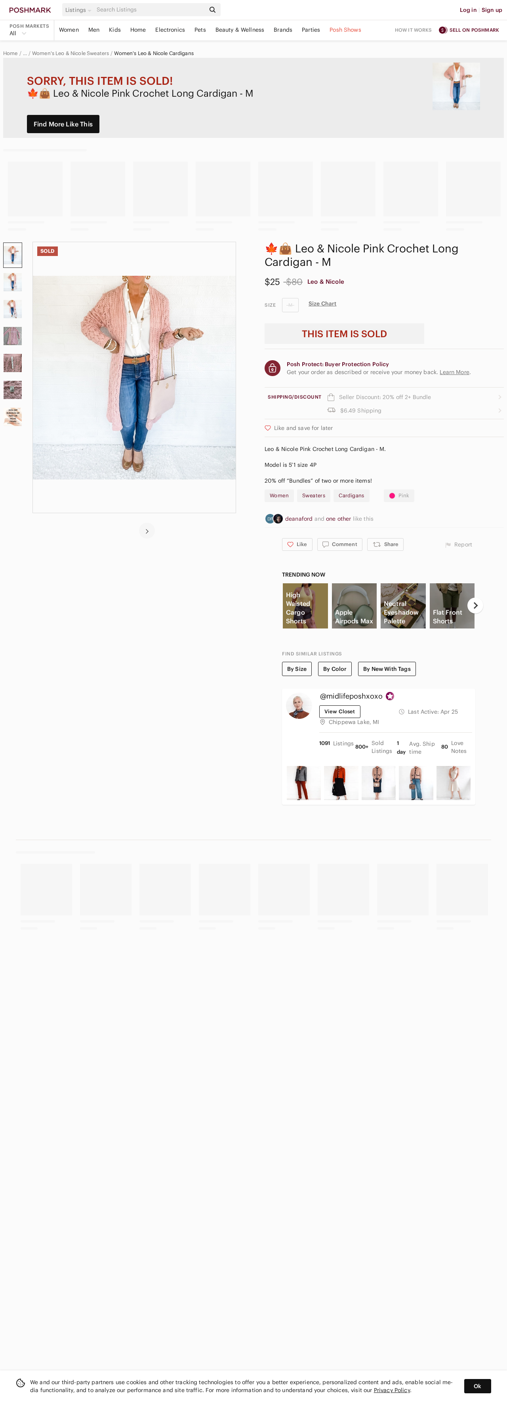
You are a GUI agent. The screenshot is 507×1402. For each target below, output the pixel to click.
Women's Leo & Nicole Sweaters (70, 53)
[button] (79, 10)
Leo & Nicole (325, 281)
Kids (115, 29)
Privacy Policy (392, 1390)
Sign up (492, 9)
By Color (335, 668)
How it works (413, 30)
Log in (468, 9)
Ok (477, 1386)
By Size (297, 668)
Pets (200, 29)
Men (93, 29)
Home (138, 29)
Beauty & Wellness (240, 29)
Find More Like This (63, 124)
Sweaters (313, 495)
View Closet (339, 711)
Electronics (170, 29)
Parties (311, 29)
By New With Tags (386, 668)
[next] (147, 531)
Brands (283, 29)
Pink (404, 495)
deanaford (299, 518)
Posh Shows (345, 29)
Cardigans (351, 495)
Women (69, 29)
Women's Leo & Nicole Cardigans (154, 53)
